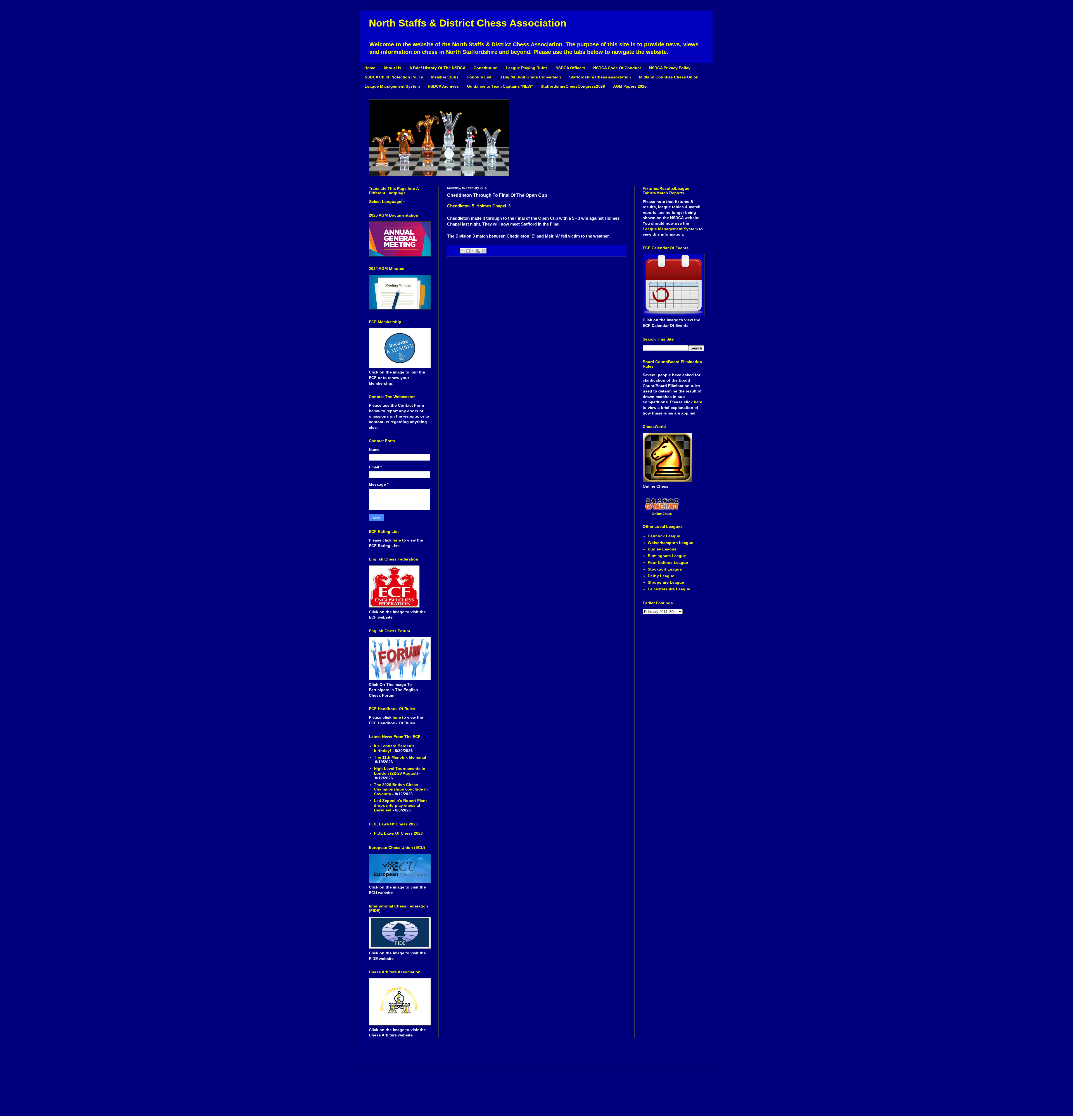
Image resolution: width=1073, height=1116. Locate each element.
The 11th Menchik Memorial (400, 757)
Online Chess (662, 513)
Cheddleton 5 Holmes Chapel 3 (479, 205)
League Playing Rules (526, 68)
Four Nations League (668, 562)
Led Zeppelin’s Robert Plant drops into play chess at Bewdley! (400, 805)
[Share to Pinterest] (483, 250)
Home (369, 68)
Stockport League (665, 569)
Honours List (479, 77)
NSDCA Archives (443, 86)
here (397, 540)
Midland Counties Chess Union (669, 77)
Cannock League (664, 536)
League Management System (392, 86)
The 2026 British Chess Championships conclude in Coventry (401, 789)
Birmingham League (667, 556)
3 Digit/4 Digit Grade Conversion (530, 77)
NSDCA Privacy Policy (669, 68)
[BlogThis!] (468, 250)
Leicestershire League (669, 589)
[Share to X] (473, 250)
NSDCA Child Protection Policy (394, 77)
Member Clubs (445, 77)
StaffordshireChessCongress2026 (573, 86)
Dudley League (662, 549)
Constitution (486, 68)
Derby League (661, 576)
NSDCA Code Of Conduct (617, 68)
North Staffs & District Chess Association (467, 23)
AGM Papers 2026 (630, 86)
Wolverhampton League (670, 542)
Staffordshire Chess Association (600, 77)
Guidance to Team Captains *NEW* (500, 86)
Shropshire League (666, 582)
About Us (392, 68)
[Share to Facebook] (478, 250)
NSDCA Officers (570, 68)
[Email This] (462, 250)
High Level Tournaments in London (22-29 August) (399, 770)
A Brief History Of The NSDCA (437, 68)
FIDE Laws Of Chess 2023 (398, 833)
